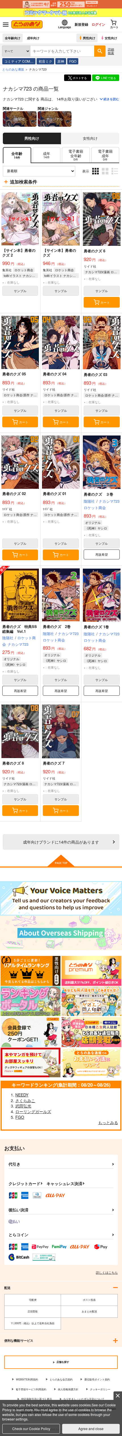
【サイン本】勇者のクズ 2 (18, 253)
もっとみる (108, 1122)
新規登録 (81, 24)
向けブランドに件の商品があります (61, 842)
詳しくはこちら (107, 1272)
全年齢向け (12, 38)
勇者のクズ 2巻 (57, 626)
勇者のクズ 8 (13, 763)
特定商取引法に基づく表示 (36, 1399)
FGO (72, 61)
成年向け (33, 38)
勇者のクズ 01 (54, 493)
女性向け (111, 38)
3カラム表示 (96, 175)
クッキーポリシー (100, 1389)
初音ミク (45, 61)
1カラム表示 (115, 175)
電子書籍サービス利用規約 (31, 1389)
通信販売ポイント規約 (97, 1379)
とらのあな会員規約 (61, 1379)
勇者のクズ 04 (54, 373)
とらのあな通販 (13, 69)
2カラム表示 (105, 175)
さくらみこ (25, 1100)
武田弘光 (23, 1106)
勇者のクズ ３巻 (98, 494)
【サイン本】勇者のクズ (59, 253)
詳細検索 (111, 51)
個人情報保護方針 (68, 1389)
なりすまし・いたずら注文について (84, 1399)
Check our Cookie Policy (31, 1428)
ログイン (98, 24)
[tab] (46, 155)
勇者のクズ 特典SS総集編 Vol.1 (19, 629)
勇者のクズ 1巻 (96, 626)
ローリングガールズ (33, 1111)
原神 (60, 61)
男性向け (89, 38)
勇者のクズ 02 (14, 493)
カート (105, 302)
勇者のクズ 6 (94, 250)
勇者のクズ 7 (53, 763)
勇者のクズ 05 (14, 373)
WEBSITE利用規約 (27, 1379)
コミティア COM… (18, 61)
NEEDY (21, 1095)
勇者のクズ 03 (95, 374)
